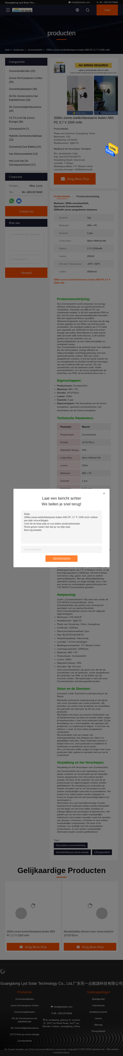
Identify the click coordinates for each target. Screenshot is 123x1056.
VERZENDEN (61, 558)
